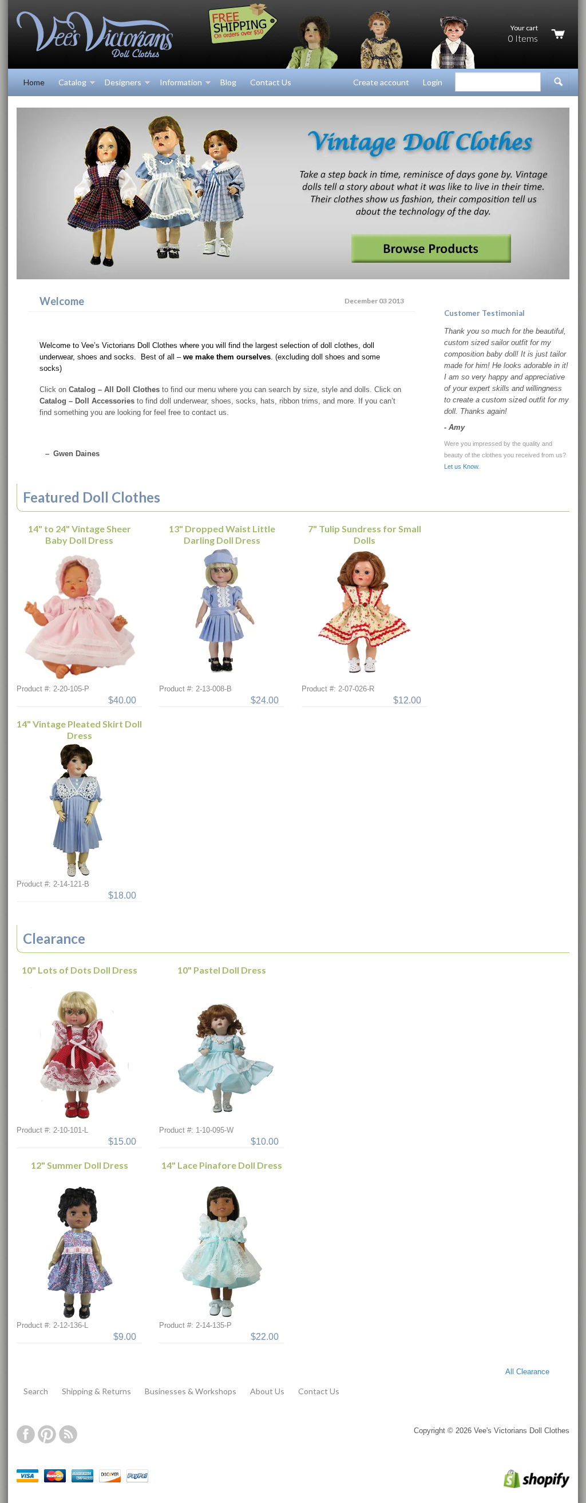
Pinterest (47, 1434)
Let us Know (461, 466)
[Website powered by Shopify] (524, 1485)
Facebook (26, 1434)
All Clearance (527, 1371)
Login (432, 82)
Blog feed (68, 1434)
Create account (381, 82)
